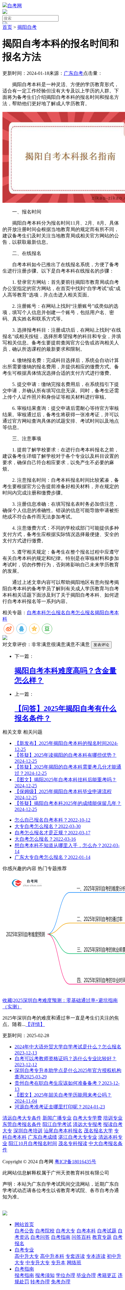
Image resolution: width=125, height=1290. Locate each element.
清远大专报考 (87, 1124)
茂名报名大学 (98, 1130)
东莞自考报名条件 (21, 1124)
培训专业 (113, 1118)
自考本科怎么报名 (46, 612)
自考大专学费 (87, 1118)
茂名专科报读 (72, 1143)
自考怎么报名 (80, 612)
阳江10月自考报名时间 (32, 1143)
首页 (7, 27)
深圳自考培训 (27, 1130)
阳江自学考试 (57, 1124)
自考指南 (24, 1269)
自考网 (14, 5)
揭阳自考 (27, 27)
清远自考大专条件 (21, 1118)
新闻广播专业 (57, 1118)
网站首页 (24, 1224)
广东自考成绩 (42, 1137)
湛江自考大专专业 (77, 1137)
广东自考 (73, 73)
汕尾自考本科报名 (63, 1130)
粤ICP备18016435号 (75, 1161)
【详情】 (35, 1024)
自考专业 (24, 1249)
